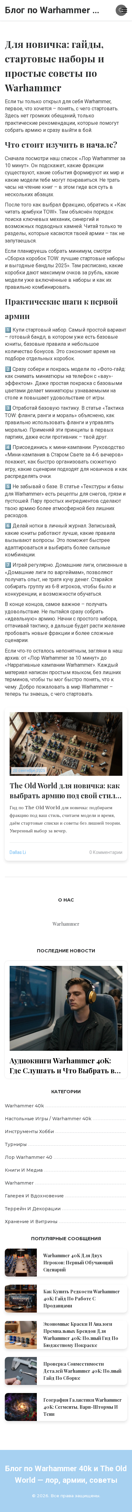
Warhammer (19, 1183)
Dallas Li (18, 852)
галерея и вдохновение (34, 1196)
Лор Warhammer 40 (28, 1157)
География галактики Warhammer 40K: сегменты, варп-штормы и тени (82, 1407)
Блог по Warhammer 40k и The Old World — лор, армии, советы (53, 10)
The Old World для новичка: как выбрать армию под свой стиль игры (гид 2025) (65, 791)
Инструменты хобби (29, 1131)
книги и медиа (24, 1170)
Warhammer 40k (24, 1106)
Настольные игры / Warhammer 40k (48, 1119)
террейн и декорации (33, 1209)
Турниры (16, 1144)
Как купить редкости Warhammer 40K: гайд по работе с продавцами (81, 1298)
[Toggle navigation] (124, 10)
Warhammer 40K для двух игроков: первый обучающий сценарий (78, 1262)
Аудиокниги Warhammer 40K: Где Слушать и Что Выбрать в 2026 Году (62, 1066)
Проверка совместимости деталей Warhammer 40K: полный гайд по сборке (82, 1371)
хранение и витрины (31, 1221)
